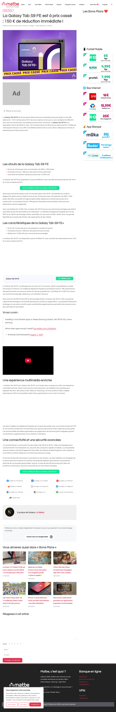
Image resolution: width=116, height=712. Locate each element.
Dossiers (81, 4)
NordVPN (82, 696)
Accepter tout (35, 704)
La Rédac (40, 512)
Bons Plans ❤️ (94, 4)
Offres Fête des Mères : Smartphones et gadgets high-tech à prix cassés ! (62, 570)
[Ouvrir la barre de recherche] (111, 4)
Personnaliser (12, 704)
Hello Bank (83, 676)
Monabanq (83, 682)
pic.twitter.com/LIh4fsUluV (45, 329)
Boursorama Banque (86, 679)
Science (59, 4)
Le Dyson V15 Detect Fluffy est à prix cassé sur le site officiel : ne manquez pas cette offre (14, 570)
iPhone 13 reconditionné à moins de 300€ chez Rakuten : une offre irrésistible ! (38, 600)
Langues (104, 4)
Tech (29, 4)
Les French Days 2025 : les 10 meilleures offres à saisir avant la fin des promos (13, 600)
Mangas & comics (70, 4)
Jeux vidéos (38, 4)
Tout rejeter (23, 704)
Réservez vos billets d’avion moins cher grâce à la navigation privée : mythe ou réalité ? (37, 571)
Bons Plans (8, 10)
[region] (24, 697)
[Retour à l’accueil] (10, 4)
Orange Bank (84, 684)
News (22, 4)
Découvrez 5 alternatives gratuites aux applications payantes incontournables (62, 600)
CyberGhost (83, 698)
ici (46, 689)
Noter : (5, 644)
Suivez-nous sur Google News (37, 537)
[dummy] (16, 104)
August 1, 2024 (36, 335)
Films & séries (49, 4)
